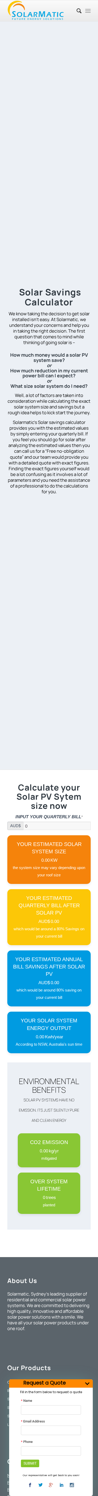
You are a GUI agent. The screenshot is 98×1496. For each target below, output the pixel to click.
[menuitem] (76, 10)
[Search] (76, 10)
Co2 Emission (49, 1142)
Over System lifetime (49, 1185)
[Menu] (88, 10)
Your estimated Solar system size (49, 847)
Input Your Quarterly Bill (49, 816)
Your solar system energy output (49, 1024)
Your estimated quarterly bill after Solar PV (49, 905)
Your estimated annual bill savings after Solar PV (49, 966)
